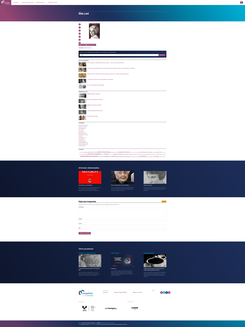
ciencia (137, 152)
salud (147, 156)
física (106, 154)
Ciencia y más (82, 126)
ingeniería (148, 154)
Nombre (81, 218)
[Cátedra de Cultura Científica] (89, 308)
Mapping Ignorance (149, 253)
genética (115, 154)
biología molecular (114, 152)
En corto (80, 130)
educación (158, 152)
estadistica (80, 154)
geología (120, 154)
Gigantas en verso (83, 134)
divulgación (149, 152)
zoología (163, 156)
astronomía (101, 152)
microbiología (101, 156)
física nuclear (110, 154)
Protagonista (81, 141)
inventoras (159, 154)
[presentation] (122, 64)
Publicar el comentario (85, 233)
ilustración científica (136, 154)
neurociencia (120, 156)
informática (143, 154)
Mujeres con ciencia (137, 292)
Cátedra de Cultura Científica (120, 292)
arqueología (86, 152)
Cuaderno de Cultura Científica (87, 253)
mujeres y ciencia (110, 156)
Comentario (81, 207)
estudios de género (94, 154)
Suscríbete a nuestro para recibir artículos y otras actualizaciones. (98, 52)
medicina (94, 156)
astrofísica (94, 152)
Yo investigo (81, 145)
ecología (154, 152)
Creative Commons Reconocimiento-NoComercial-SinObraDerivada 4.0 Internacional (112, 324)
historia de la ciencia (127, 154)
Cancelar (164, 201)
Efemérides (81, 128)
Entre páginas (82, 133)
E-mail (80, 223)
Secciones (105, 292)
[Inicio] (5, 2)
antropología (81, 152)
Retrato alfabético (83, 142)
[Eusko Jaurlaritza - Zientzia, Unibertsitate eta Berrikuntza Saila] (134, 308)
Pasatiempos (82, 137)
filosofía (102, 154)
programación (132, 156)
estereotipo (85, 154)
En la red (80, 131)
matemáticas (85, 156)
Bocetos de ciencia (83, 125)
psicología (137, 156)
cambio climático (133, 152)
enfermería (163, 152)
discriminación (143, 152)
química (143, 156)
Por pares (81, 139)
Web (79, 228)
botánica (127, 152)
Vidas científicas (82, 144)
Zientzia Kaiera (115, 253)
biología (107, 152)
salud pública (150, 156)
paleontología (127, 156)
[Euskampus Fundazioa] (111, 308)
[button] (80, 24)
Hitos (80, 136)
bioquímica (121, 152)
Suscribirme (162, 54)
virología (160, 156)
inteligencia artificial (153, 154)
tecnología (156, 156)
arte (91, 152)
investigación (164, 154)
